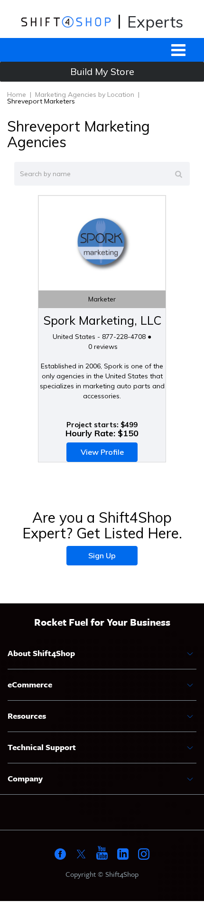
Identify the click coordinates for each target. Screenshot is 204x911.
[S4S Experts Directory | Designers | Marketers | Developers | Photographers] (66, 21)
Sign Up (102, 555)
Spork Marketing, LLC (102, 320)
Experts (155, 21)
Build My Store (102, 71)
